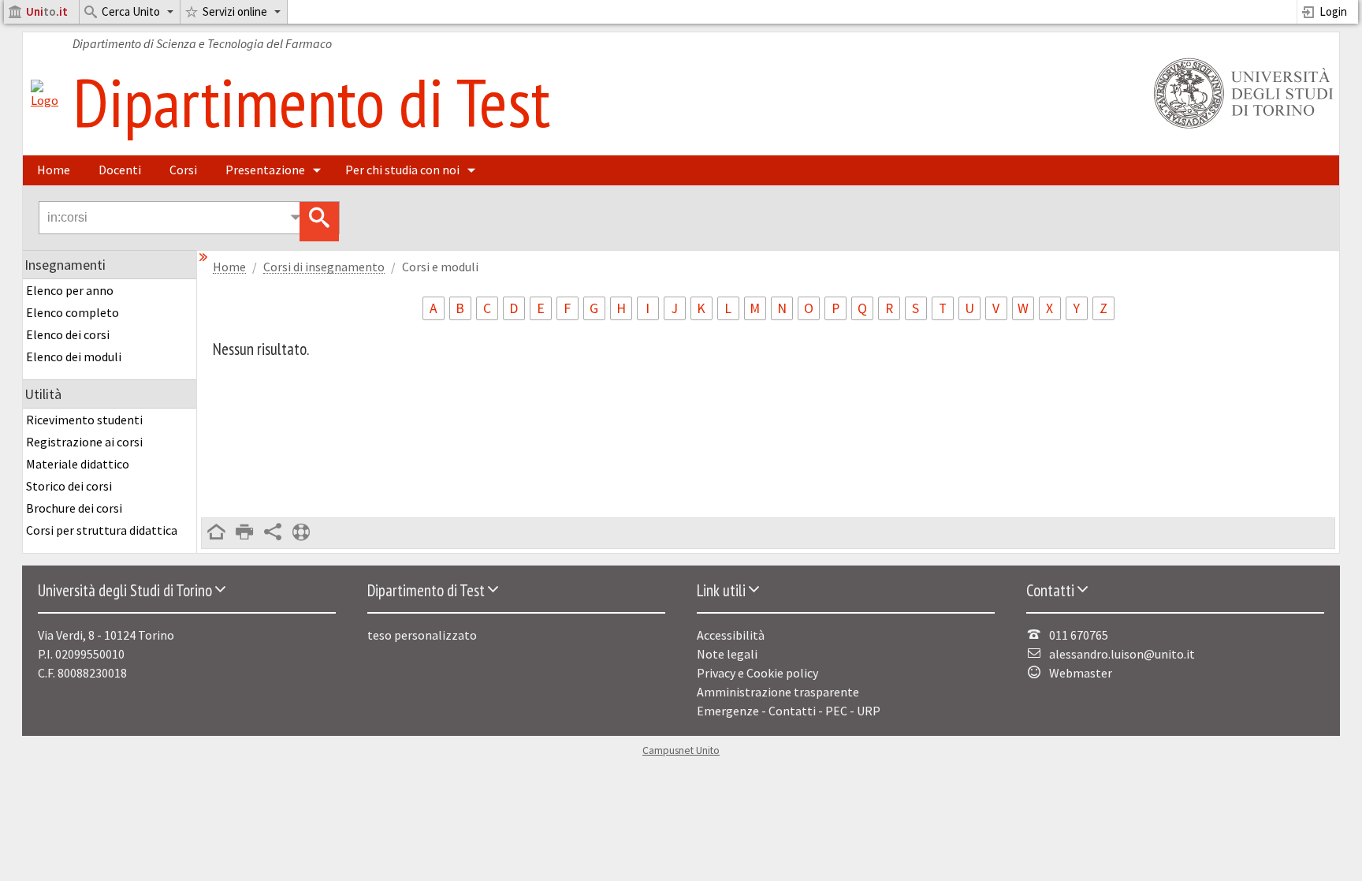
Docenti (120, 169)
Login (1333, 11)
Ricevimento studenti (84, 419)
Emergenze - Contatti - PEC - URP (788, 711)
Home (53, 169)
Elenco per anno (70, 290)
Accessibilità (731, 635)
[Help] (301, 533)
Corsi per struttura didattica (101, 530)
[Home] (44, 100)
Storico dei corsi (69, 486)
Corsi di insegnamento (324, 267)
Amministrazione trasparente (778, 692)
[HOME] (216, 533)
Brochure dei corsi (74, 508)
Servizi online (235, 11)
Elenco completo (72, 312)
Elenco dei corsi (68, 334)
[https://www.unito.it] (1240, 127)
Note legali (727, 654)
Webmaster (1080, 673)
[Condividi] (272, 533)
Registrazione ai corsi (84, 442)
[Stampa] (244, 533)
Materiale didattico (77, 464)
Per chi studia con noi (402, 169)
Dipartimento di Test (311, 102)
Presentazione (265, 169)
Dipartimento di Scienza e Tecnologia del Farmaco (202, 43)
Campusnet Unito (681, 750)
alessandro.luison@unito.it (1122, 654)
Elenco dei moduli (73, 356)
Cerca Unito (131, 11)
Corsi (183, 169)
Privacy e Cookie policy (757, 673)
